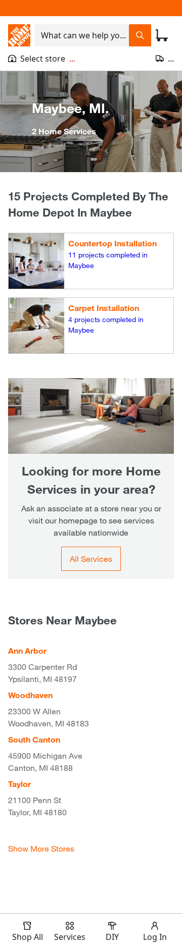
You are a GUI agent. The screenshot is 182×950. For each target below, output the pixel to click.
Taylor (19, 783)
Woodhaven (30, 695)
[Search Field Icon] (140, 35)
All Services (91, 558)
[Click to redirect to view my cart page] (162, 35)
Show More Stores (41, 848)
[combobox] (81, 35)
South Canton (34, 739)
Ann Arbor (27, 650)
